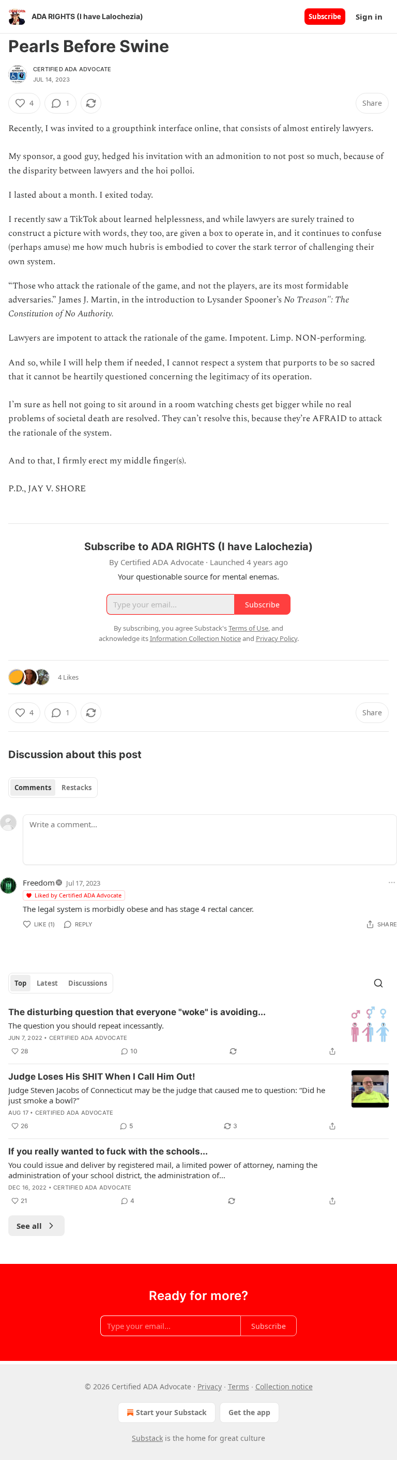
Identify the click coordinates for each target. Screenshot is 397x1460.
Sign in (369, 16)
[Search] (378, 983)
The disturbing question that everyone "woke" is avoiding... (137, 1012)
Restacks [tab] (76, 787)
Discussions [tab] (87, 983)
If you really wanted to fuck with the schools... (108, 1151)
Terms (238, 1386)
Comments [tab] (32, 787)
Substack (147, 1438)
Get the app (249, 1412)
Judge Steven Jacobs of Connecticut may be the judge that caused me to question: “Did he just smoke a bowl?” (166, 1095)
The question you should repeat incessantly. (86, 1025)
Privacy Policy (276, 638)
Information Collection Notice (195, 638)
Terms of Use (248, 628)
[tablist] (53, 787)
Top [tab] (20, 983)
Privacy (209, 1386)
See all (29, 1226)
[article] (198, 1031)
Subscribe (325, 16)
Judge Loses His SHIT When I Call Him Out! (101, 1076)
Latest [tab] (47, 983)
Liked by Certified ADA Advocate (78, 895)
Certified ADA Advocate (72, 69)
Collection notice (284, 1386)
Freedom (39, 882)
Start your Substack (171, 1412)
